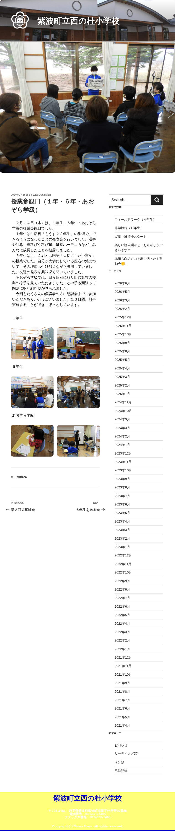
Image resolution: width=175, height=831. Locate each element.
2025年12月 (123, 317)
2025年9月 (122, 343)
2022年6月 (122, 606)
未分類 (119, 762)
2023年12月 (123, 453)
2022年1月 (122, 649)
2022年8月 (122, 589)
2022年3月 (122, 632)
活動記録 (22, 476)
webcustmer (42, 194)
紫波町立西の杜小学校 (78, 20)
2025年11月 (123, 326)
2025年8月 (122, 351)
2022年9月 (122, 581)
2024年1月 (122, 445)
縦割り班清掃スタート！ (134, 236)
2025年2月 (122, 385)
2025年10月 (123, 334)
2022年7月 (122, 598)
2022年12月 (123, 555)
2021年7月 (122, 700)
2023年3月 (122, 530)
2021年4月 (122, 725)
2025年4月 (122, 368)
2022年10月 (123, 572)
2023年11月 (123, 462)
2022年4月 (122, 623)
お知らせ (121, 745)
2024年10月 (123, 411)
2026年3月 (122, 300)
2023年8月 (122, 487)
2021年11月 (123, 666)
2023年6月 (122, 504)
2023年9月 (122, 479)
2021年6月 (122, 708)
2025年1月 (122, 394)
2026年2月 (122, 309)
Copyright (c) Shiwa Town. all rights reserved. (87, 826)
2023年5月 (122, 513)
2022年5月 (122, 615)
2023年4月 (122, 521)
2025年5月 (122, 359)
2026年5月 (122, 291)
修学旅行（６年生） (129, 228)
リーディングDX (126, 753)
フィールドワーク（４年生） (135, 219)
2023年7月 (122, 496)
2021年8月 (122, 691)
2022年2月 (122, 640)
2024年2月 (122, 436)
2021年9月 (122, 683)
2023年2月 (122, 538)
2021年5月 (122, 717)
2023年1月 (122, 547)
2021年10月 (123, 674)
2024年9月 (122, 419)
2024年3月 (122, 428)
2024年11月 (123, 402)
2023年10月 (123, 470)
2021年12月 (123, 657)
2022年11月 (123, 564)
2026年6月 (122, 283)
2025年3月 (122, 377)
